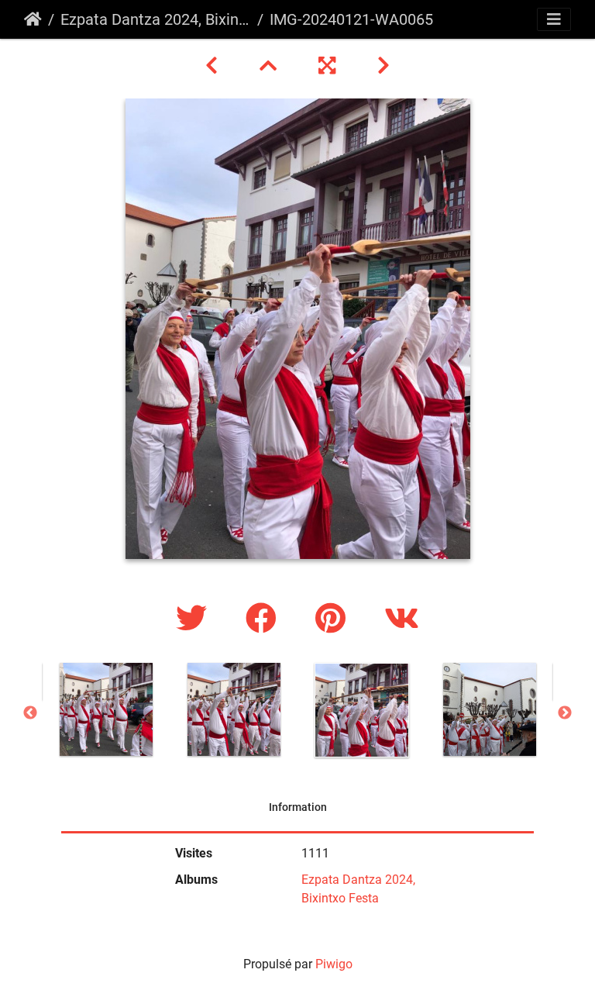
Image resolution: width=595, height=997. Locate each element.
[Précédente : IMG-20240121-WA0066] (214, 66)
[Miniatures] (270, 66)
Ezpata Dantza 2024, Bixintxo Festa (155, 19)
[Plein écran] (329, 66)
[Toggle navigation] (554, 19)
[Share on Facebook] (265, 619)
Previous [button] (30, 713)
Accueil (33, 19)
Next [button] (565, 713)
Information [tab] (298, 807)
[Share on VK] (402, 619)
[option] (106, 709)
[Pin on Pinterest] (334, 619)
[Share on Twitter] (195, 619)
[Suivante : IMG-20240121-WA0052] (383, 66)
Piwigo (334, 964)
